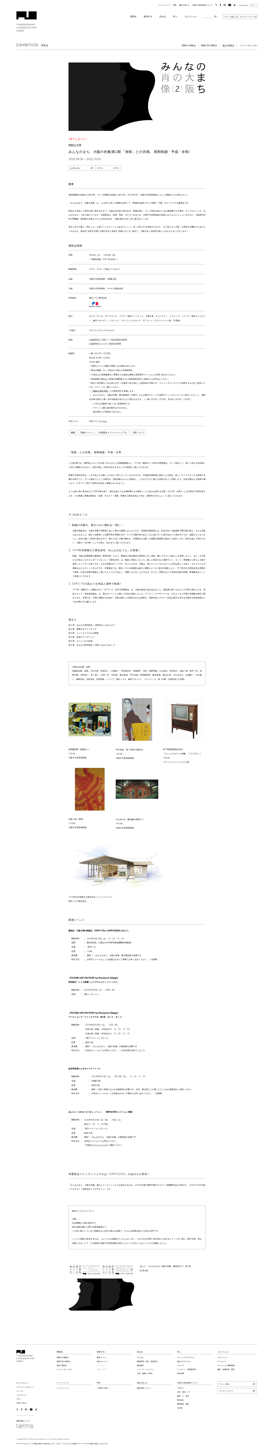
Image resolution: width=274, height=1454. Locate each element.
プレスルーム (21, 1395)
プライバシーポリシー (25, 1387)
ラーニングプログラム (185, 1358)
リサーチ (180, 1366)
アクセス (140, 1358)
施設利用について (144, 1388)
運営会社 (180, 1400)
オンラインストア (247, 17)
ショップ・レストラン (145, 1370)
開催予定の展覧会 (209, 45)
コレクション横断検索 (225, 1366)
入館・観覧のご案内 (144, 1374)
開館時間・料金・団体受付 (147, 1362)
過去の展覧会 (228, 45)
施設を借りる (184, 5)
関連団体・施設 (183, 1404)
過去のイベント (103, 1362)
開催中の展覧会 (189, 45)
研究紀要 (180, 1374)
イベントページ (99, 1145)
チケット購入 (229, 17)
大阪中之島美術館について (202, 5)
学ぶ (175, 16)
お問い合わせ (21, 1403)
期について (138, 432)
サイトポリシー (22, 1383)
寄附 (174, 5)
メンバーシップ (164, 5)
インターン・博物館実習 (186, 1370)
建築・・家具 (183, 1396)
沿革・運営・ (183, 1392)
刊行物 (179, 1408)
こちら (104, 421)
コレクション (190, 16)
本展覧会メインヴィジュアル (113, 432)
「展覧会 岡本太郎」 (100, 391)
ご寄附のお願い (103, 1388)
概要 (73, 432)
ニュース (19, 1391)
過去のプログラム (184, 1362)
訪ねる (162, 16)
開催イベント (102, 1358)
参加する (148, 16)
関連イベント (87, 432)
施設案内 (140, 1366)
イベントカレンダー (249, 45)
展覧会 (133, 16)
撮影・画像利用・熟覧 (225, 1370)
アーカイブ (221, 1362)
